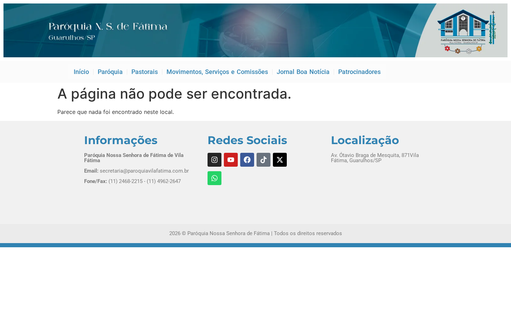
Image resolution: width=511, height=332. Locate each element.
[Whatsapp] (214, 178)
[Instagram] (214, 160)
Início (81, 71)
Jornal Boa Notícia (303, 71)
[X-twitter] (280, 160)
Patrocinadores (359, 71)
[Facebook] (247, 160)
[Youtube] (231, 160)
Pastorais (144, 71)
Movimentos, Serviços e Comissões (217, 71)
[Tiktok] (263, 160)
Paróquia (110, 71)
